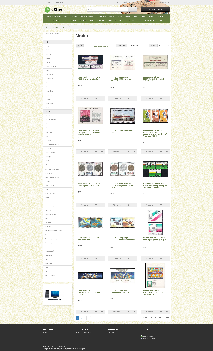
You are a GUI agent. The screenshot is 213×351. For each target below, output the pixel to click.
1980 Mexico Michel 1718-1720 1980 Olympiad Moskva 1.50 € (122, 185)
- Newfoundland (50, 120)
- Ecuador (48, 83)
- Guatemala (49, 95)
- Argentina (49, 46)
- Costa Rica (49, 79)
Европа (136, 16)
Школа (161, 20)
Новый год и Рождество (52, 239)
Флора (47, 272)
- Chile (47, 70)
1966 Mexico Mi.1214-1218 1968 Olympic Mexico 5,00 (89, 78)
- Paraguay (48, 132)
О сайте (45, 332)
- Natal (47, 116)
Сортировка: (121, 46)
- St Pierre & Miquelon (52, 144)
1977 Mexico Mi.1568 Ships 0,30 (121, 131)
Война (120, 16)
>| (88, 318)
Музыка (91, 20)
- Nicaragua (49, 124)
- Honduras (49, 103)
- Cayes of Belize (50, 66)
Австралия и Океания (54, 16)
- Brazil (47, 58)
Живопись (160, 16)
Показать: (153, 46)
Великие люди (49, 185)
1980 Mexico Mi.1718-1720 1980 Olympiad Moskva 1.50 (89, 185)
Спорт (121, 20)
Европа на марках (147, 16)
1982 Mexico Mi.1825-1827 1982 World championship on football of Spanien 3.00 (155, 185)
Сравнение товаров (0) (100, 46)
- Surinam (48, 148)
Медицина (82, 20)
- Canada (48, 62)
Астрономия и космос (52, 177)
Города (127, 16)
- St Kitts (48, 140)
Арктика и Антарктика (87, 16)
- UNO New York (50, 153)
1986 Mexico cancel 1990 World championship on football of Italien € (153, 292)
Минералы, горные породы (54, 231)
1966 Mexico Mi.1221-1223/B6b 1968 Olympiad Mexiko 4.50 (153, 79)
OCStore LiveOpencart (59, 346)
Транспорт (130, 20)
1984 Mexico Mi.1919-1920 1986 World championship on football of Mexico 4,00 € (155, 239)
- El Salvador (49, 87)
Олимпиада (101, 20)
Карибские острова (53, 20)
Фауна (139, 20)
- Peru (47, 136)
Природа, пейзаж (50, 251)
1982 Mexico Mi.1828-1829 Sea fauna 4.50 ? (89, 238)
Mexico (65, 27)
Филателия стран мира (83, 332)
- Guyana (48, 99)
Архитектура (102, 16)
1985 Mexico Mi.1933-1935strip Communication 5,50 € (89, 292)
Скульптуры (112, 20)
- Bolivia (48, 54)
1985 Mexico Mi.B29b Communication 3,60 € (119, 291)
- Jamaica (48, 107)
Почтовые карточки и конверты (55, 247)
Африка (111, 16)
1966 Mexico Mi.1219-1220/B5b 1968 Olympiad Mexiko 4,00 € (120, 79)
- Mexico (48, 111)
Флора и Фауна (150, 20)
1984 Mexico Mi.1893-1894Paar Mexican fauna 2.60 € (122, 239)
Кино (64, 20)
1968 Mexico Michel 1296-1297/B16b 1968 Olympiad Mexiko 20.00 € (89, 132)
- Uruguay (48, 157)
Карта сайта (112, 332)
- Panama (48, 128)
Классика (73, 20)
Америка (74, 16)
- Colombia (49, 75)
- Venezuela (49, 165)
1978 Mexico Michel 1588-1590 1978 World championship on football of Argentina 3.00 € (155, 133)
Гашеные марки (50, 194)
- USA (47, 161)
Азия (66, 16)
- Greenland (49, 91)
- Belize (47, 50)
